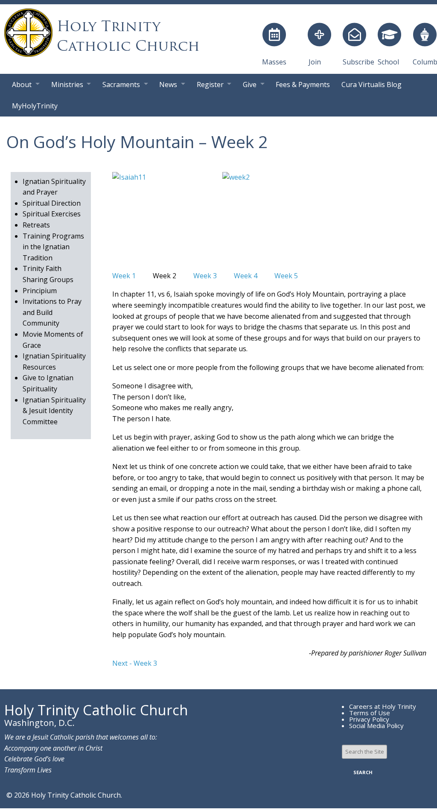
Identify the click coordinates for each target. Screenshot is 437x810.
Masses (274, 62)
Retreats (36, 225)
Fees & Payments (303, 84)
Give (249, 84)
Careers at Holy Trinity (382, 706)
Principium (40, 290)
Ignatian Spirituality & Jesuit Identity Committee (54, 410)
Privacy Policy (369, 719)
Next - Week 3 (134, 663)
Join (315, 62)
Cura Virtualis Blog (371, 84)
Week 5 (286, 275)
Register (210, 84)
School (388, 62)
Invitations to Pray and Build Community (52, 312)
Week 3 (205, 275)
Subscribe (358, 62)
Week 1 (124, 275)
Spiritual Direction (52, 203)
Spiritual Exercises (52, 214)
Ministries (67, 84)
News (168, 84)
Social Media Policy (376, 725)
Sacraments (121, 84)
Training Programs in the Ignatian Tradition (53, 246)
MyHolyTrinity (35, 106)
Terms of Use (369, 712)
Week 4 (245, 275)
